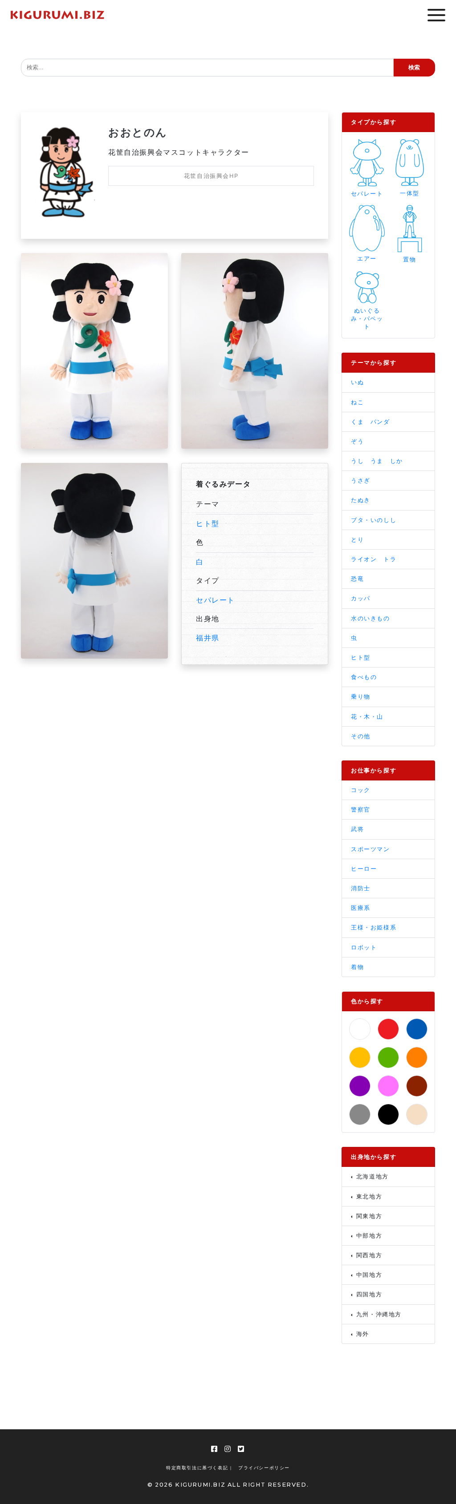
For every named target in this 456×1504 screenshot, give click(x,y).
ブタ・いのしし (373, 520)
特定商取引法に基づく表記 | (199, 1467)
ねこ (357, 402)
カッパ (360, 598)
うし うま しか (377, 461)
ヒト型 (208, 523)
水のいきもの (370, 618)
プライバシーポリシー (264, 1467)
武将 (357, 829)
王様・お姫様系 (373, 927)
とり (357, 539)
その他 (360, 736)
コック (360, 790)
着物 (357, 967)
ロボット (364, 947)
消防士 (360, 888)
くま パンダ (370, 421)
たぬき (360, 500)
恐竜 (357, 578)
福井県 (208, 637)
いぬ (357, 382)
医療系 (360, 908)
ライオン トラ (373, 559)
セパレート (215, 599)
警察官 (360, 809)
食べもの (364, 677)
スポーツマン (370, 849)
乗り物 (360, 696)
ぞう (357, 441)
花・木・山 (367, 716)
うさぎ (360, 480)
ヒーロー (364, 868)
